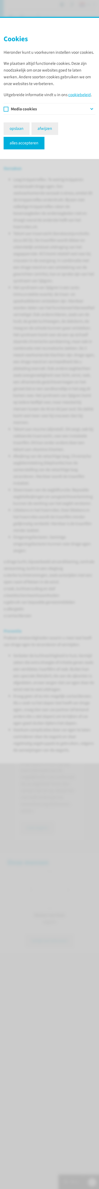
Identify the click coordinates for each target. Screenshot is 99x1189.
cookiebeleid (79, 95)
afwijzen (44, 129)
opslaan (17, 129)
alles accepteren (24, 143)
